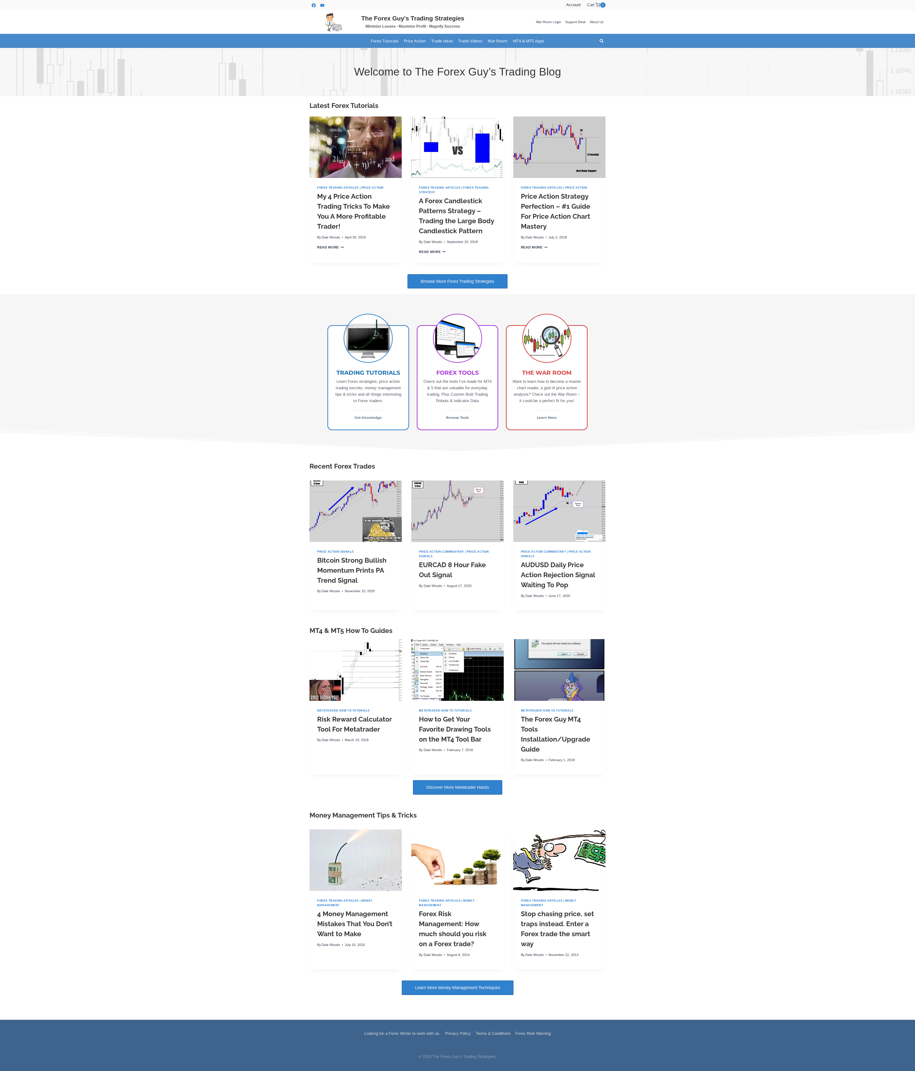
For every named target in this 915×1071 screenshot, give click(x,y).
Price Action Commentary (441, 551)
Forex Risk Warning (533, 1033)
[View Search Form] (601, 41)
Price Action (415, 41)
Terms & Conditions (493, 1033)
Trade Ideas (442, 41)
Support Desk (575, 22)
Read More (329, 247)
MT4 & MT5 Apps (528, 41)
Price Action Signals (335, 551)
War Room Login (548, 22)
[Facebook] (314, 5)
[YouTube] (322, 5)
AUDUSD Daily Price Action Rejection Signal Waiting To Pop (558, 575)
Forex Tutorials (384, 41)
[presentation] (356, 147)
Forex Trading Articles (338, 187)
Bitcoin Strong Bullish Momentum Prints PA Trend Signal (351, 570)
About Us (597, 22)
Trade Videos (470, 41)
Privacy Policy (458, 1033)
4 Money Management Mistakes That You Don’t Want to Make (354, 924)
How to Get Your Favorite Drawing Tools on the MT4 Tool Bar (455, 729)
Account (573, 5)
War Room (498, 41)
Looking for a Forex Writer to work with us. (402, 1033)
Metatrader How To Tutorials (343, 710)
